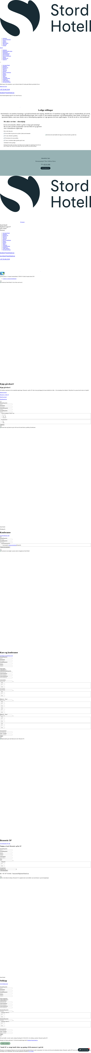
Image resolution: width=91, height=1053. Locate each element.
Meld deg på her (3, 86)
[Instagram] (50, 106)
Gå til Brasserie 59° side (5, 843)
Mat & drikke (5, 43)
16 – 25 (4, 416)
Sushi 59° (5, 59)
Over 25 (4, 417)
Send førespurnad (4, 870)
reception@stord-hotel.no (7, 256)
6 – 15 (4, 415)
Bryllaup (4, 74)
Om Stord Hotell (6, 65)
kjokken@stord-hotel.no (32, 1040)
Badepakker (5, 52)
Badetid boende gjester (7, 51)
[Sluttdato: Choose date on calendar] (13, 1020)
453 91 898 (46, 164)
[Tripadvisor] (10, 106)
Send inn (2, 424)
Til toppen (22, 222)
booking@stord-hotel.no (7, 92)
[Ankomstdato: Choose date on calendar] (13, 681)
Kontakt (4, 45)
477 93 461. (31, 1051)
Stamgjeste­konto (6, 53)
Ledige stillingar (6, 80)
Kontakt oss (5, 79)
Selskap (4, 40)
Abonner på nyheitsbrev (5, 547)
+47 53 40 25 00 (5, 89)
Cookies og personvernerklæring (9, 278)
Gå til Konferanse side (4, 535)
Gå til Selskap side (4, 983)
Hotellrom (5, 38)
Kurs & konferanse (7, 39)
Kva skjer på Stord (7, 82)
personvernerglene (12, 545)
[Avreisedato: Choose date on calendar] (13, 690)
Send (2, 736)
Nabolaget (5, 77)
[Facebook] (30, 106)
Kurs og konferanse (7, 56)
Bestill (1, 47)
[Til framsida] (45, 36)
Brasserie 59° (5, 58)
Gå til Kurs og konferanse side (6, 655)
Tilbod (4, 76)
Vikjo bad (5, 44)
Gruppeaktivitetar (6, 78)
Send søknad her (45, 168)
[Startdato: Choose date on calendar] (13, 1011)
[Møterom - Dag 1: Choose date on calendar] (13, 700)
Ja (3, 421)
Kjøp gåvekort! (6, 54)
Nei (3, 422)
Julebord (4, 42)
